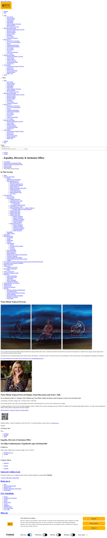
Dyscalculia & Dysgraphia (16, 246)
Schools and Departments (13, 46)
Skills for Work (10, 59)
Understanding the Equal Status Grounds (17, 259)
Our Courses (10, 17)
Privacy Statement (11, 280)
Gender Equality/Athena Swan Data (16, 292)
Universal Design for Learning (14, 257)
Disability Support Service (16, 184)
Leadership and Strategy (13, 45)
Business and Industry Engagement (12, 488)
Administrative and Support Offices (12, 163)
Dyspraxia (12, 249)
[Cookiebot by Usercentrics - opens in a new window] (10, 535)
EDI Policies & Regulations (14, 179)
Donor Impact (10, 69)
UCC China (10, 53)
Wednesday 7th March (18, 219)
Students (6, 11)
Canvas (5, 504)
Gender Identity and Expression (11, 283)
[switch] (45, 535)
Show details (81, 535)
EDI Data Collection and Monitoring (16, 290)
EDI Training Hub (8, 236)
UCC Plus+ (13, 193)
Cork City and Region (12, 52)
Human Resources (14, 186)
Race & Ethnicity (11, 253)
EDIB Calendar (11, 233)
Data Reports (10, 298)
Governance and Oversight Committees (13, 263)
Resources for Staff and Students (15, 295)
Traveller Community (12, 256)
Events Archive (7, 167)
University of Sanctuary (10, 287)
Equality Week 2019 (15, 213)
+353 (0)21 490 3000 (6, 478)
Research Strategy (11, 32)
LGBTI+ (9, 242)
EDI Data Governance (12, 297)
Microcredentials (11, 25)
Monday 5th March (18, 216)
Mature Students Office (16, 192)
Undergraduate (10, 19)
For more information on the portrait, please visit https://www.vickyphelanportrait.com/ (22, 358)
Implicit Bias (10, 240)
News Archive (10, 196)
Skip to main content (6, 1)
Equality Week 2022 (15, 202)
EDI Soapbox (16, 203)
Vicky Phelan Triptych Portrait (17, 205)
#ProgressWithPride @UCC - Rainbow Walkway (22, 208)
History (9, 43)
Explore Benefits (11, 72)
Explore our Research (12, 38)
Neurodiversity (10, 243)
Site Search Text (6, 148)
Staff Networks (7, 285)
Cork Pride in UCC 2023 (16, 201)
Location (6, 454)
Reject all (93, 528)
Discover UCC (7, 487)
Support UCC (10, 63)
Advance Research (11, 60)
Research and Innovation (10, 486)
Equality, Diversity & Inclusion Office (13, 164)
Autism (12, 244)
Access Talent (10, 58)
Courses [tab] (6, 154)
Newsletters (10, 232)
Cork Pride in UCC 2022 (16, 206)
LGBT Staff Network (15, 191)
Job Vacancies (10, 49)
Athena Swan (7, 266)
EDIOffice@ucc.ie (8, 452)
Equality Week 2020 (15, 212)
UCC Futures (10, 36)
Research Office (11, 34)
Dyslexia (12, 247)
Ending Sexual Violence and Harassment (17, 254)
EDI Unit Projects (14, 182)
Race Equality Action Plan (10, 268)
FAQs (8, 270)
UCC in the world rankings (13, 42)
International (10, 22)
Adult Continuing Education (14, 24)
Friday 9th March (17, 222)
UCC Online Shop (8, 508)
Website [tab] (6, 152)
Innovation (9, 35)
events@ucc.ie (55, 423)
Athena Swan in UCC (12, 267)
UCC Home (7, 161)
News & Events (8, 166)
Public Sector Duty (11, 251)
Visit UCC (9, 50)
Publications (7, 234)
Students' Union (8, 506)
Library (5, 501)
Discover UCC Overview (13, 41)
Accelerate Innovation (12, 62)
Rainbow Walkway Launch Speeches (22, 209)
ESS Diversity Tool (12, 291)
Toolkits (9, 260)
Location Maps (15, 478)
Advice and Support (12, 276)
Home (5, 175)
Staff (5, 12)
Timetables (6, 505)
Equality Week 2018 (15, 215)
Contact (6, 499)
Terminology (10, 278)
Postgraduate (10, 21)
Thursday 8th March (18, 220)
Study (5, 484)
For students (10, 237)
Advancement (7, 490)
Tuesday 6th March (18, 218)
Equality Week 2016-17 (16, 223)
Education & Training (12, 281)
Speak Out (6, 274)
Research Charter (11, 31)
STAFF (6, 496)
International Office (15, 189)
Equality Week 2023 (15, 199)
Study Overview (11, 18)
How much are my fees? (13, 26)
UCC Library (10, 48)
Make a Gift (10, 73)
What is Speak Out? (12, 277)
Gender (9, 239)
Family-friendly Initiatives (16, 185)
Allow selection (94, 523)
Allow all (94, 518)
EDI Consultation (11, 294)
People (8, 178)
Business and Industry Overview (15, 56)
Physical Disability (11, 250)
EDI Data (6, 288)
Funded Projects (8, 284)
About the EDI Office (9, 176)
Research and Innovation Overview (15, 29)
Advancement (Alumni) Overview (15, 66)
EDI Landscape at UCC (13, 181)
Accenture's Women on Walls (11, 273)
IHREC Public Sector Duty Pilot (18, 188)
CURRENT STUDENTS (10, 498)
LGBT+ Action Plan (9, 271)
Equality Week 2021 (15, 210)
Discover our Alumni (12, 70)
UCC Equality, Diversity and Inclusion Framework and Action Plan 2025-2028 (23, 261)
